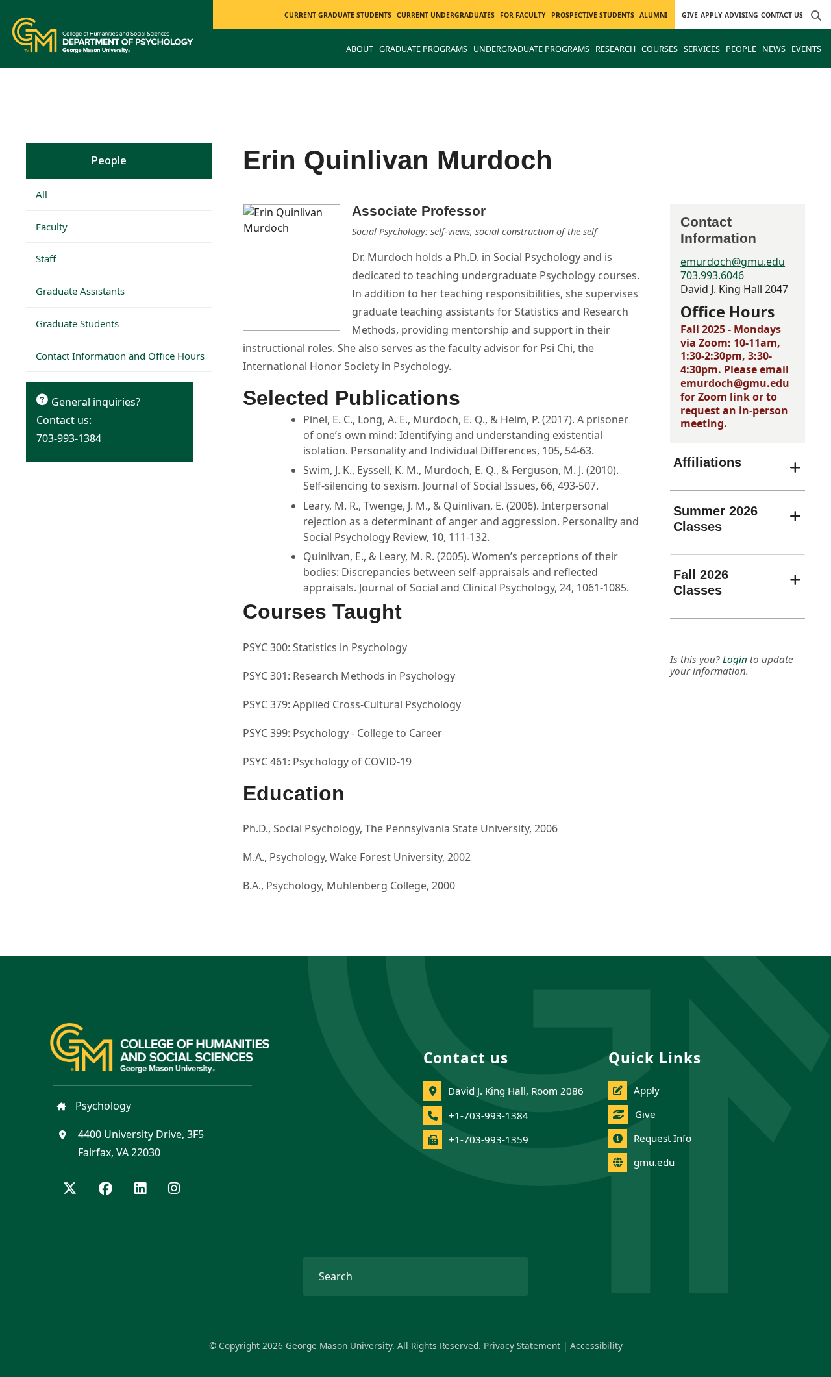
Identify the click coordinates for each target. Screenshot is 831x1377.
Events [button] (806, 49)
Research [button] (615, 49)
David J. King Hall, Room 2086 (516, 1090)
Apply (711, 14)
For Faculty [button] (522, 14)
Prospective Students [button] (592, 14)
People (109, 160)
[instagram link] (174, 1189)
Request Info (662, 1138)
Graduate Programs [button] (423, 49)
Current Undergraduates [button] (446, 14)
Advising (741, 14)
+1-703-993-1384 (488, 1115)
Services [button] (702, 49)
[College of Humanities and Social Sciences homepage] (172, 1040)
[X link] (69, 1189)
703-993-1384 (68, 438)
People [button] (741, 49)
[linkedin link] (140, 1189)
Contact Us (782, 14)
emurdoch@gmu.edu (732, 261)
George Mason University (339, 1345)
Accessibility (596, 1345)
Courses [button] (659, 49)
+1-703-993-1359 (488, 1139)
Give (690, 14)
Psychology (102, 1105)
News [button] (774, 49)
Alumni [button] (653, 14)
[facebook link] (105, 1189)
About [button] (359, 49)
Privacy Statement (522, 1345)
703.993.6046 (712, 275)
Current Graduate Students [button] (337, 14)
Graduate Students (77, 323)
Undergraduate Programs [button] (531, 49)
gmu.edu (654, 1162)
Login (735, 658)
